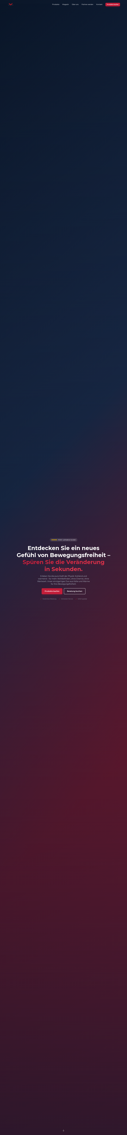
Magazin (65, 4)
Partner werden (87, 4)
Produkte (55, 4)
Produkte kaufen (113, 4)
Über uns (75, 4)
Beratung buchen (74, 591)
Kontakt (99, 4)
